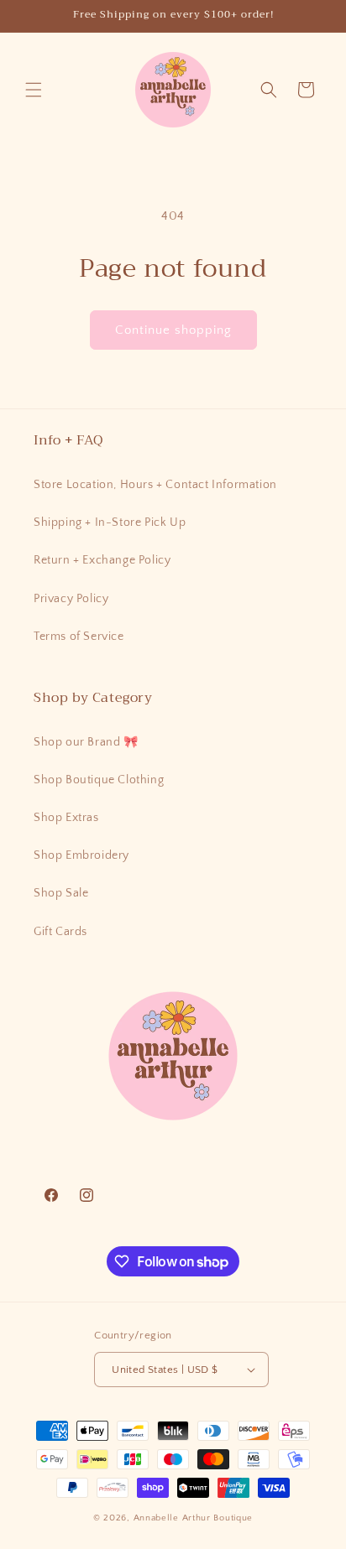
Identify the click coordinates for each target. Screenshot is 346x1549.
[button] (33, 89)
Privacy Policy (71, 599)
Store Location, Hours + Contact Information (155, 484)
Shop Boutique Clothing (99, 780)
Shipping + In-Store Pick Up (110, 522)
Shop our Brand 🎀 (86, 742)
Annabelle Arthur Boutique (194, 1518)
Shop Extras (66, 817)
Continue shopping (173, 330)
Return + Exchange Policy (102, 560)
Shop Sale (61, 893)
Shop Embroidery (81, 855)
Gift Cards (60, 931)
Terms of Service (79, 636)
